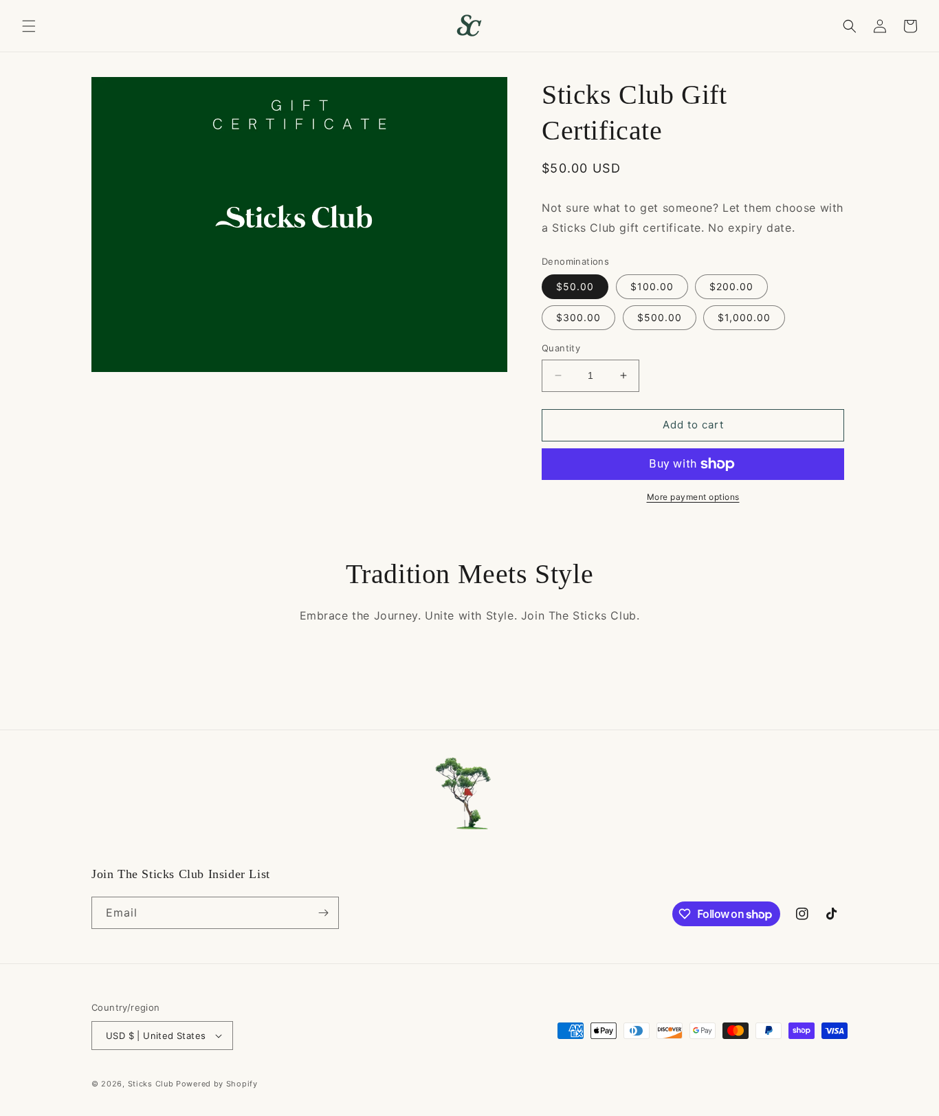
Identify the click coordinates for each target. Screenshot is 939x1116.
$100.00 (652, 286)
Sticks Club (151, 1083)
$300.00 (578, 317)
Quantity (561, 347)
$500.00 (659, 317)
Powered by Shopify (217, 1083)
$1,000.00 (744, 317)
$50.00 (575, 286)
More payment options (693, 497)
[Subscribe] (323, 913)
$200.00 (731, 286)
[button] (29, 26)
